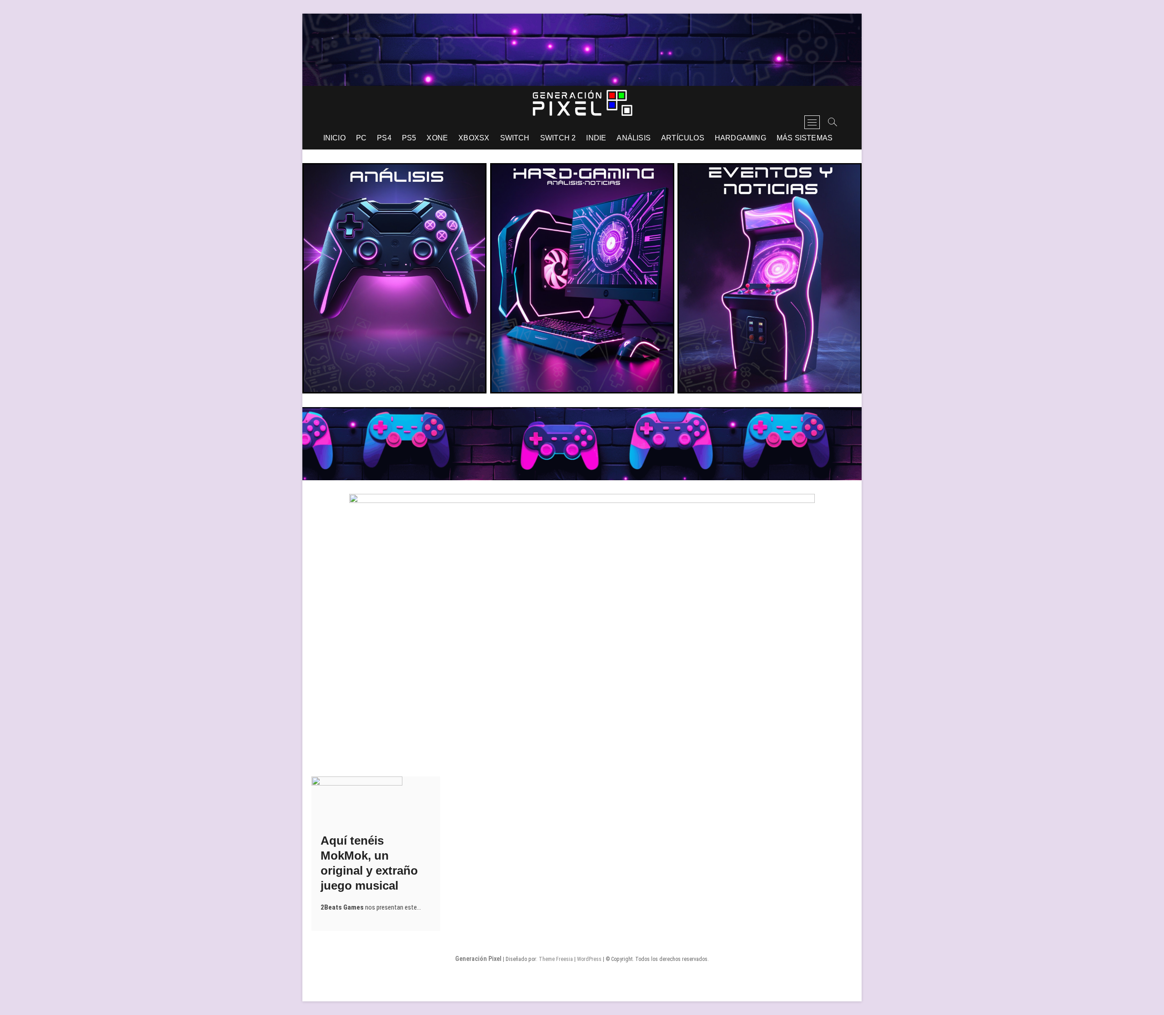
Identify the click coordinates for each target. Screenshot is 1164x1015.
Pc (361, 138)
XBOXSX (473, 138)
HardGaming (740, 138)
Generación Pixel (478, 958)
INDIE (596, 138)
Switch (515, 138)
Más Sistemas (805, 138)
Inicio (334, 138)
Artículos (682, 138)
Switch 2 (558, 138)
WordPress (589, 959)
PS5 (409, 138)
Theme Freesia (556, 959)
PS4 (384, 138)
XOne (437, 138)
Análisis (634, 138)
